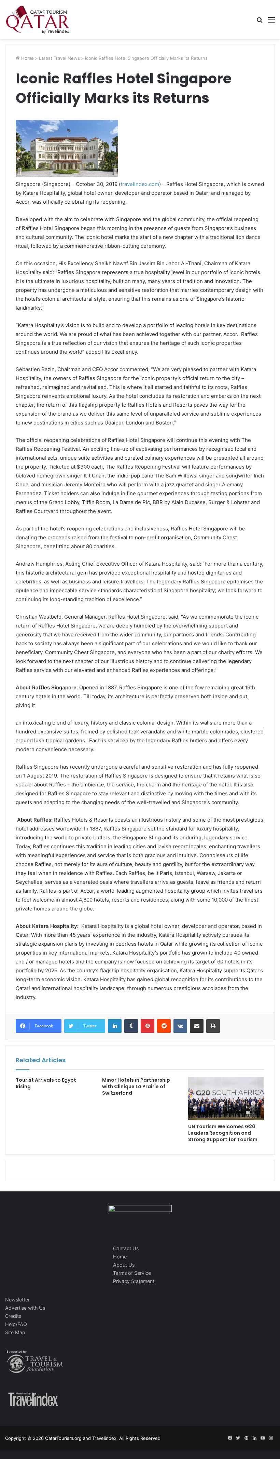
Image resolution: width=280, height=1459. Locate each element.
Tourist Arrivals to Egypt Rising (46, 1083)
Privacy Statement (133, 1281)
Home (27, 58)
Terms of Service (132, 1273)
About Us (124, 1265)
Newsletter (17, 1299)
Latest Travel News (59, 58)
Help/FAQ (16, 1324)
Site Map (15, 1332)
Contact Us (126, 1248)
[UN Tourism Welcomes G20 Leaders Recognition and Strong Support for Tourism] (226, 1098)
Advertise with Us (25, 1308)
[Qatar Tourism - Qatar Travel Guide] (37, 19)
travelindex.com (140, 184)
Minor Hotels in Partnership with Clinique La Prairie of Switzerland (136, 1086)
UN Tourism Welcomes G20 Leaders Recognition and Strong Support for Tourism (222, 1133)
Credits (13, 1316)
